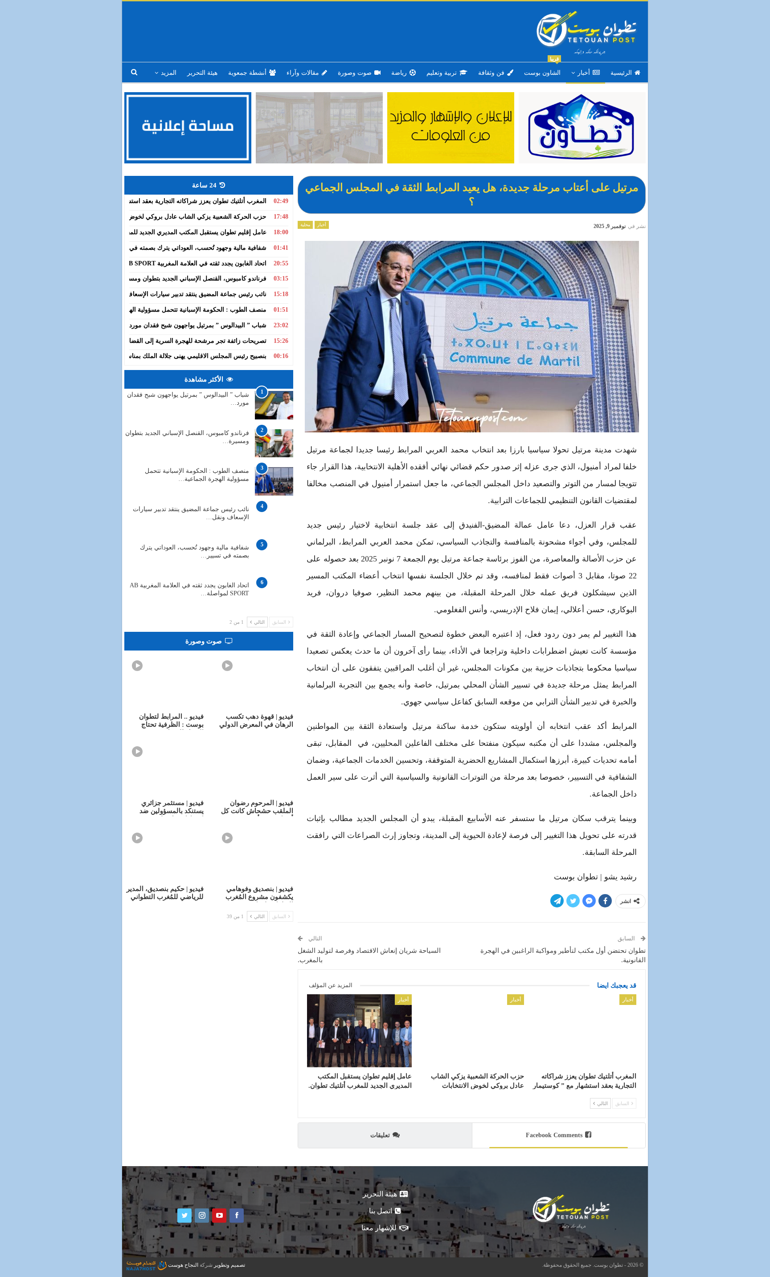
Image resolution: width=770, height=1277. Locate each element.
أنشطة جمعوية (247, 72)
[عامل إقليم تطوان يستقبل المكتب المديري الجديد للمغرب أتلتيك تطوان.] (359, 1030)
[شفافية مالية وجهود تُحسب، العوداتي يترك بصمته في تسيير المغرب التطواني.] (274, 558)
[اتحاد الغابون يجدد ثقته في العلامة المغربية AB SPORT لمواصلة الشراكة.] (274, 596)
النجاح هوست (182, 1265)
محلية (305, 224)
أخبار (584, 72)
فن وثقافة (491, 72)
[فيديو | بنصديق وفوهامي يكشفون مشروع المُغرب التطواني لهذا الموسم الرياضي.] (254, 852)
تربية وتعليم (441, 72)
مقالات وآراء (303, 72)
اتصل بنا (380, 1211)
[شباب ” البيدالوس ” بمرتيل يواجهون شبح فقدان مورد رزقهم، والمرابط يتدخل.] (274, 405)
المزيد (168, 72)
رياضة (399, 72)
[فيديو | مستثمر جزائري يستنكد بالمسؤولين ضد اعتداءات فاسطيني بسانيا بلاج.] (164, 766)
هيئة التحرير (202, 72)
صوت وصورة (355, 72)
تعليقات (380, 1135)
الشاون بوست (542, 69)
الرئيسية (621, 72)
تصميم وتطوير (229, 1265)
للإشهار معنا (379, 1228)
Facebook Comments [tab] (554, 1135)
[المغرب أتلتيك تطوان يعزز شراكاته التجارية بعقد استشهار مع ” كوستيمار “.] (584, 1030)
